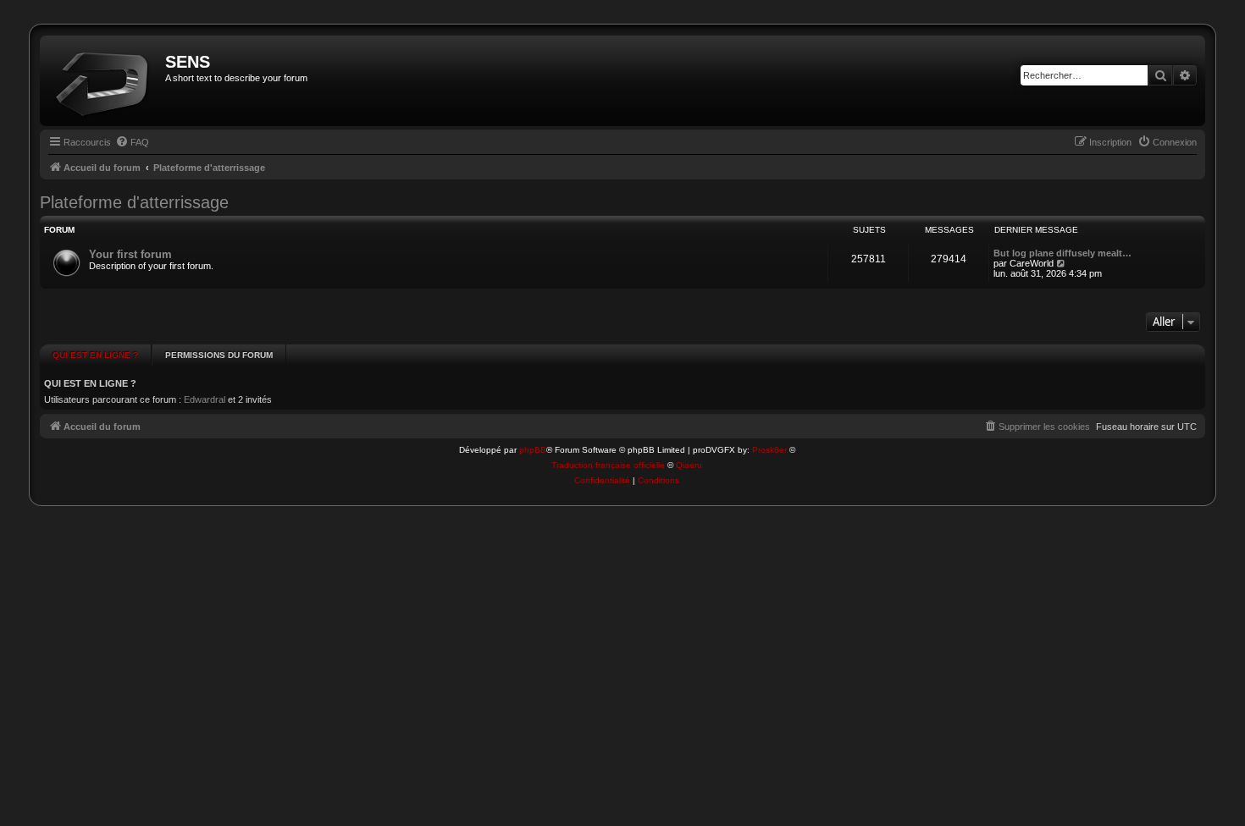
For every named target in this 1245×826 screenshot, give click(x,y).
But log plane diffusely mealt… (1062, 253)
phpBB (532, 449)
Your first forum (130, 254)
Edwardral (204, 399)
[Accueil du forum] (104, 81)
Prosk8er (769, 449)
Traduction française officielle (608, 465)
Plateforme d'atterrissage (134, 202)
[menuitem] (132, 142)
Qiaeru (689, 465)
